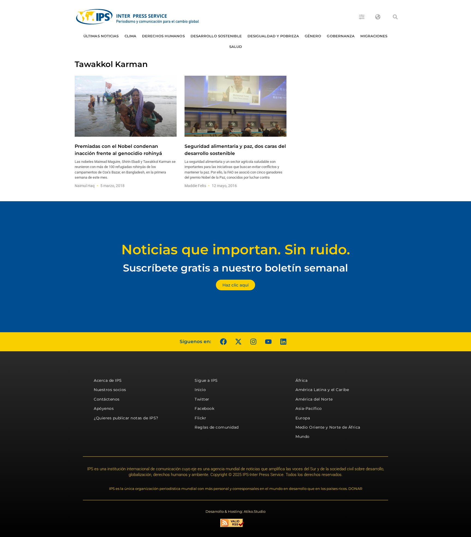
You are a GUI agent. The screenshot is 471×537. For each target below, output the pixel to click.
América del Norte (314, 399)
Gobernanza (341, 36)
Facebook (204, 408)
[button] (395, 17)
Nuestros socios (110, 389)
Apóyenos (104, 408)
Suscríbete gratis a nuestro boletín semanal (235, 268)
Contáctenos (107, 399)
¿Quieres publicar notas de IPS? (126, 418)
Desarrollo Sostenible (216, 36)
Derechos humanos (163, 36)
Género (313, 36)
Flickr (200, 418)
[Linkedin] (283, 342)
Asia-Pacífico (308, 408)
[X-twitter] (238, 342)
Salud (235, 46)
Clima (131, 36)
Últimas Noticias (101, 36)
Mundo (302, 436)
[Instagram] (253, 342)
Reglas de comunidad (217, 427)
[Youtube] (268, 342)
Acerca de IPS (108, 380)
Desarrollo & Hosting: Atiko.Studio (235, 511)
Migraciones (373, 36)
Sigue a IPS (206, 380)
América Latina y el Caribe (322, 389)
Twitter (202, 399)
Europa (302, 418)
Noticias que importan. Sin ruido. (235, 249)
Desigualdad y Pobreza (273, 36)
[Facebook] (223, 342)
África (301, 380)
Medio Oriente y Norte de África (327, 427)
